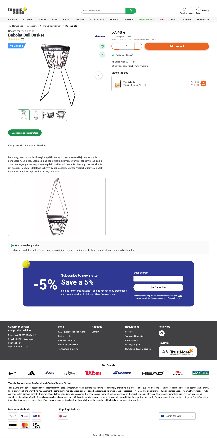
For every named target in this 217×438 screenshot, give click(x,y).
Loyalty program (132, 344)
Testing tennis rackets (68, 349)
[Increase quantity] (138, 46)
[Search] (130, 11)
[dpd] (63, 416)
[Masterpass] (13, 425)
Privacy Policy (173, 298)
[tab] (25, 132)
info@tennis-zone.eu (24, 339)
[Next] (98, 75)
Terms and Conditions (135, 336)
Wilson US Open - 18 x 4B (134, 85)
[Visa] (36, 416)
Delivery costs (64, 336)
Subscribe (160, 287)
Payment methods (66, 340)
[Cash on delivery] (36, 425)
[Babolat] (100, 36)
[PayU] (13, 416)
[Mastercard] (25, 425)
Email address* (141, 272)
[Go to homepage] (17, 10)
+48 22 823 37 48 (24, 2)
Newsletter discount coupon (153, 298)
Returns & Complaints (68, 344)
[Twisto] (25, 416)
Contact (95, 332)
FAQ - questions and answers (71, 332)
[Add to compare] (102, 55)
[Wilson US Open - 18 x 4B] (118, 83)
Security (129, 332)
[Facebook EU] (162, 333)
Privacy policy (131, 340)
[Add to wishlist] (102, 46)
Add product (176, 46)
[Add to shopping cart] (203, 83)
